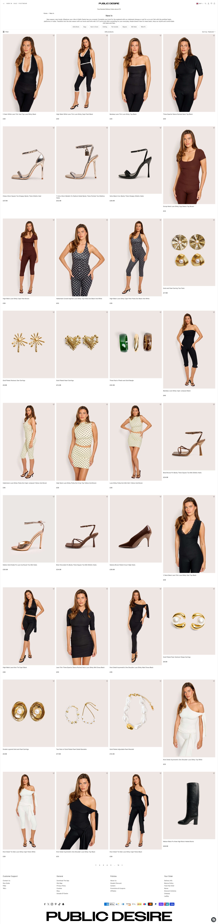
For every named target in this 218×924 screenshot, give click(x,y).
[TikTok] (59, 904)
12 (118, 865)
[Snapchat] (63, 904)
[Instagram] (52, 904)
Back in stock (94, 26)
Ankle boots (76, 26)
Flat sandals (114, 26)
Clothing (105, 26)
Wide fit (143, 26)
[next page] (122, 865)
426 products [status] (109, 32)
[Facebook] (45, 904)
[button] (4, 3)
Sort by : (208, 32)
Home (45, 13)
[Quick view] (51, 109)
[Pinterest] (55, 904)
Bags (84, 26)
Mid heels (134, 26)
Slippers (124, 26)
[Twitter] (48, 904)
